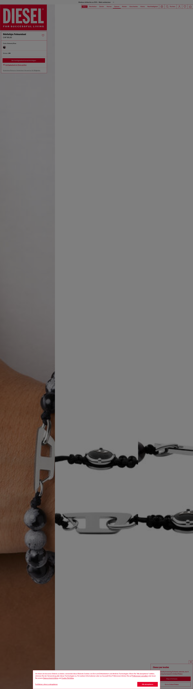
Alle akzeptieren (147, 684)
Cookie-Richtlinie (68, 678)
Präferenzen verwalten (140, 676)
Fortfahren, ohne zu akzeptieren (46, 684)
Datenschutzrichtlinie (50, 678)
